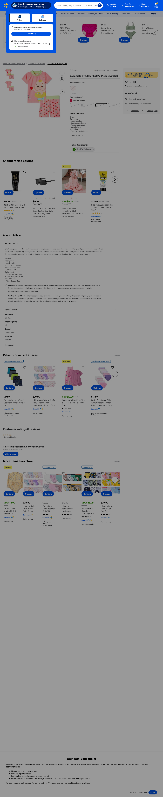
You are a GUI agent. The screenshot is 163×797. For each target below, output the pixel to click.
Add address (31, 34)
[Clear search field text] (94, 5)
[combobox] (78, 5)
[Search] (100, 5)
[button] (128, 5)
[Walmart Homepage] (6, 5)
